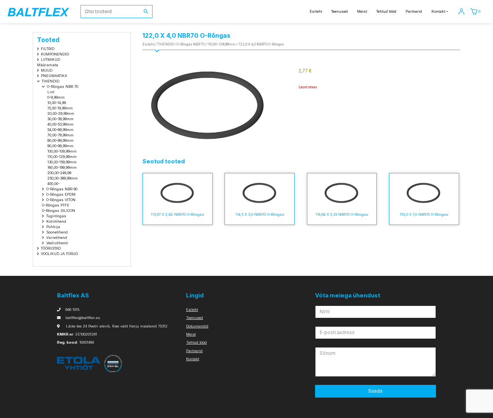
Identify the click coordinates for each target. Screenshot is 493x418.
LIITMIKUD (50, 59)
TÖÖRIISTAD (51, 248)
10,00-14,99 (56, 103)
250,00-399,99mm (62, 178)
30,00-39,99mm (60, 119)
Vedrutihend (57, 243)
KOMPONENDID (55, 54)
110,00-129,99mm (62, 156)
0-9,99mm (56, 97)
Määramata (47, 65)
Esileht (316, 11)
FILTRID (47, 49)
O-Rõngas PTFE (55, 205)
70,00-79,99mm (60, 135)
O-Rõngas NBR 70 (62, 86)
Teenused (339, 11)
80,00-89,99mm (60, 140)
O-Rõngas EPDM (60, 194)
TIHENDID (50, 81)
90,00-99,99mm (60, 146)
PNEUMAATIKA (54, 76)
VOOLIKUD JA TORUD (59, 254)
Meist (362, 11)
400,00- (53, 183)
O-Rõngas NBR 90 (61, 189)
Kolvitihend (56, 221)
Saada (375, 391)
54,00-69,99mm (60, 130)
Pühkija (53, 227)
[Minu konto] (461, 11)
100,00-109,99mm (62, 151)
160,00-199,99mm (62, 167)
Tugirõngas (56, 216)
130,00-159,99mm (62, 162)
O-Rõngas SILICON (58, 210)
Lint (50, 92)
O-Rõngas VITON (60, 200)
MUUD (46, 70)
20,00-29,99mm (60, 113)
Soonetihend (57, 232)
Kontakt (438, 11)
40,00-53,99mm (60, 124)
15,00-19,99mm (60, 108)
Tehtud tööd (386, 11)
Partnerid (414, 11)
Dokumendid (197, 326)
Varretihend (56, 237)
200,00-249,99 (59, 173)
